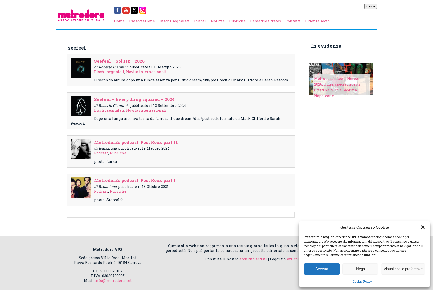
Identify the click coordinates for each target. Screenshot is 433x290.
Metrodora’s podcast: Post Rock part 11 (136, 142)
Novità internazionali (146, 71)
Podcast (101, 153)
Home (119, 21)
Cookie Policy (362, 281)
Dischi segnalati (175, 21)
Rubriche (237, 21)
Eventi (200, 21)
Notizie (218, 21)
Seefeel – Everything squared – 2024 (134, 99)
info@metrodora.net (113, 280)
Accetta (321, 269)
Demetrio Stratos (265, 21)
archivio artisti (253, 259)
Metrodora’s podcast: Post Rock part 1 (135, 180)
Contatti (293, 21)
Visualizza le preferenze (403, 269)
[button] (422, 227)
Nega (360, 269)
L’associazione (142, 21)
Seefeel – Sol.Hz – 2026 (119, 61)
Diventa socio (317, 21)
